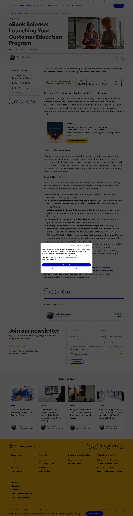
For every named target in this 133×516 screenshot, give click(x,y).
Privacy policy (76, 245)
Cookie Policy (86, 245)
